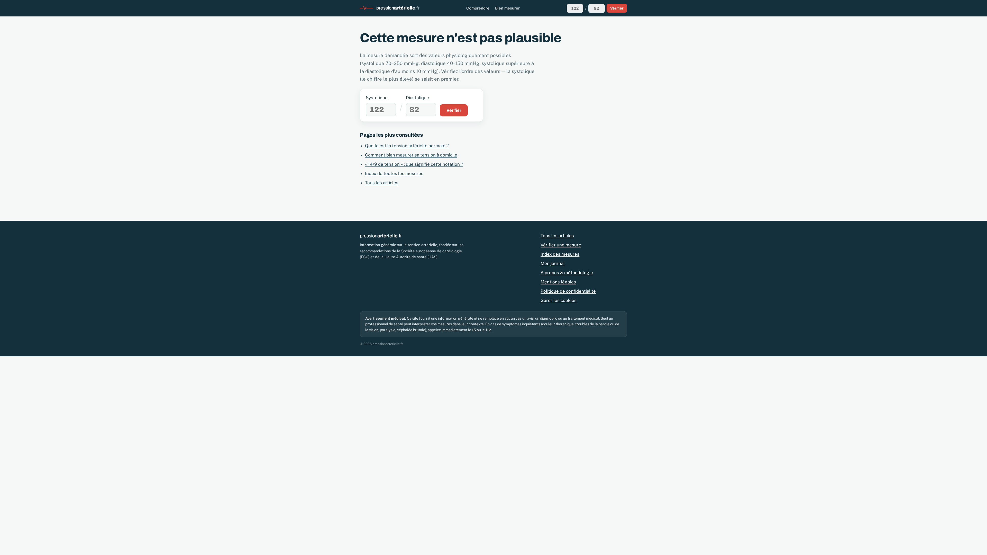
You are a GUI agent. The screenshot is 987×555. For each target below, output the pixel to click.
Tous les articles (381, 182)
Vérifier (617, 8)
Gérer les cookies (559, 300)
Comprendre (477, 8)
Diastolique (417, 97)
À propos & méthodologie (567, 272)
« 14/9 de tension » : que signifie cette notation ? (414, 164)
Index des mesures (560, 254)
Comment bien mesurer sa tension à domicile (411, 155)
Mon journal (553, 263)
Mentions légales (558, 281)
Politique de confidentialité (568, 291)
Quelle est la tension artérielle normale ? (407, 145)
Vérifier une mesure (561, 244)
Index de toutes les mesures (394, 173)
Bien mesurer (507, 8)
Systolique (377, 97)
